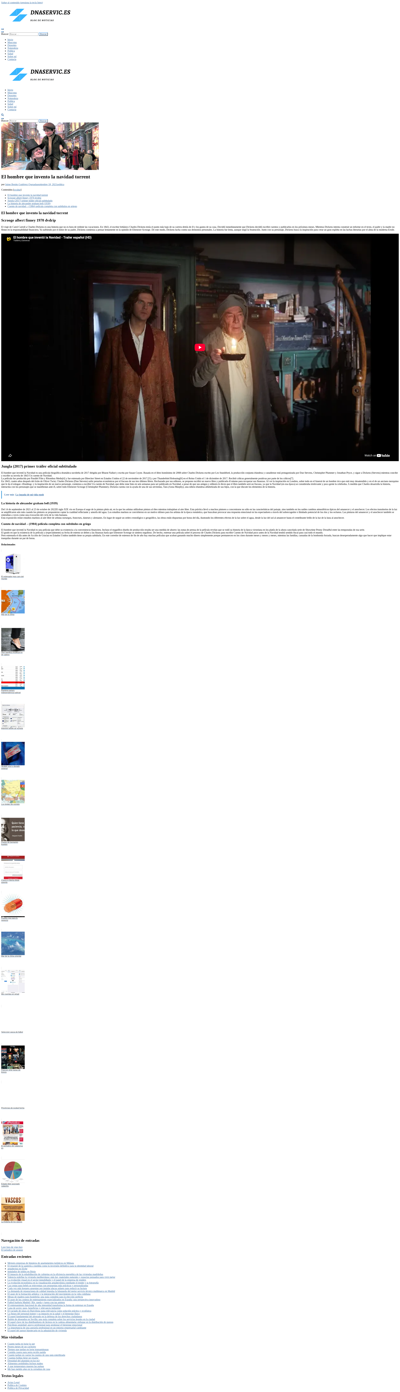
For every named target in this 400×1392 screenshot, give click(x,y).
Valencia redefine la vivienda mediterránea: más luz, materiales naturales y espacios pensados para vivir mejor (61, 1277)
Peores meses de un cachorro (22, 1346)
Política (11, 51)
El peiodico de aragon (12, 1250)
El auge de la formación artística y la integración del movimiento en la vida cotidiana (49, 1294)
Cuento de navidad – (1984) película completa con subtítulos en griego (42, 206)
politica (60, 184)
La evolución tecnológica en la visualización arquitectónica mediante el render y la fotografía (53, 1282)
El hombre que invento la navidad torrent (28, 195)
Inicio (10, 39)
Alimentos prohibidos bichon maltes (25, 1363)
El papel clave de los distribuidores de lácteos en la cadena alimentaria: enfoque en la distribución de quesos (60, 1322)
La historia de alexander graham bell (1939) (29, 203)
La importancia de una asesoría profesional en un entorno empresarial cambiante (47, 1327)
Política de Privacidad (18, 1388)
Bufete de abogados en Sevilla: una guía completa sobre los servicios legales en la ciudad (51, 1319)
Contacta (12, 59)
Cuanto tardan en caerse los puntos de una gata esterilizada (36, 1355)
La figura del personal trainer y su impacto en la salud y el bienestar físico (44, 1313)
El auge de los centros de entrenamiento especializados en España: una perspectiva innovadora (54, 1299)
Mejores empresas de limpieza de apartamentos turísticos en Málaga (41, 1263)
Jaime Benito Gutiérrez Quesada (21, 184)
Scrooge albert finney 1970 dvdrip (24, 198)
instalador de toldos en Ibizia (22, 1271)
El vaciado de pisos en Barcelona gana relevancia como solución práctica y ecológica (49, 1311)
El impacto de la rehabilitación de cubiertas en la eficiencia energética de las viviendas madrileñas (55, 1274)
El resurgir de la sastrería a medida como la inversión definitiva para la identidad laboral (50, 1266)
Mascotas (12, 42)
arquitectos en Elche (17, 1268)
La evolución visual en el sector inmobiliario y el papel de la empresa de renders (47, 1280)
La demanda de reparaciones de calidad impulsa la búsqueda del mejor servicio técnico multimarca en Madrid (61, 1291)
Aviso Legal (14, 1382)
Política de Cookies (17, 1385)
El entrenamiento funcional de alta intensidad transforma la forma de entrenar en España (51, 1305)
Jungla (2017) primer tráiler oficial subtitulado (30, 200)
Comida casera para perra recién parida (27, 1352)
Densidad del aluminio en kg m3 (24, 1360)
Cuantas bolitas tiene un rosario (23, 1358)
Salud (10, 53)
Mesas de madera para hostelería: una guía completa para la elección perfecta (45, 1296)
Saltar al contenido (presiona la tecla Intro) (22, 2)
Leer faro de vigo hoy (12, 1247)
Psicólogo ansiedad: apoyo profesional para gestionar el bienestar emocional (45, 1325)
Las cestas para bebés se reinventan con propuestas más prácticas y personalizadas (48, 1285)
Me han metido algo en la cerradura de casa (29, 1369)
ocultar (17, 189)
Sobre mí (12, 56)
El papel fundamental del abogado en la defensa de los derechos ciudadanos (45, 1316)
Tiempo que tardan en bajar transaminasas (28, 1349)
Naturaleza (13, 48)
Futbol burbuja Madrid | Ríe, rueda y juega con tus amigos (36, 1302)
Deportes (12, 45)
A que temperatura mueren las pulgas (26, 1366)
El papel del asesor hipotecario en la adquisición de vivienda (37, 1330)
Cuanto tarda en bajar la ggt (21, 1343)
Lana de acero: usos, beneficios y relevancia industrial (34, 1308)
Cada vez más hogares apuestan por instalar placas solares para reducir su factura (47, 1288)
